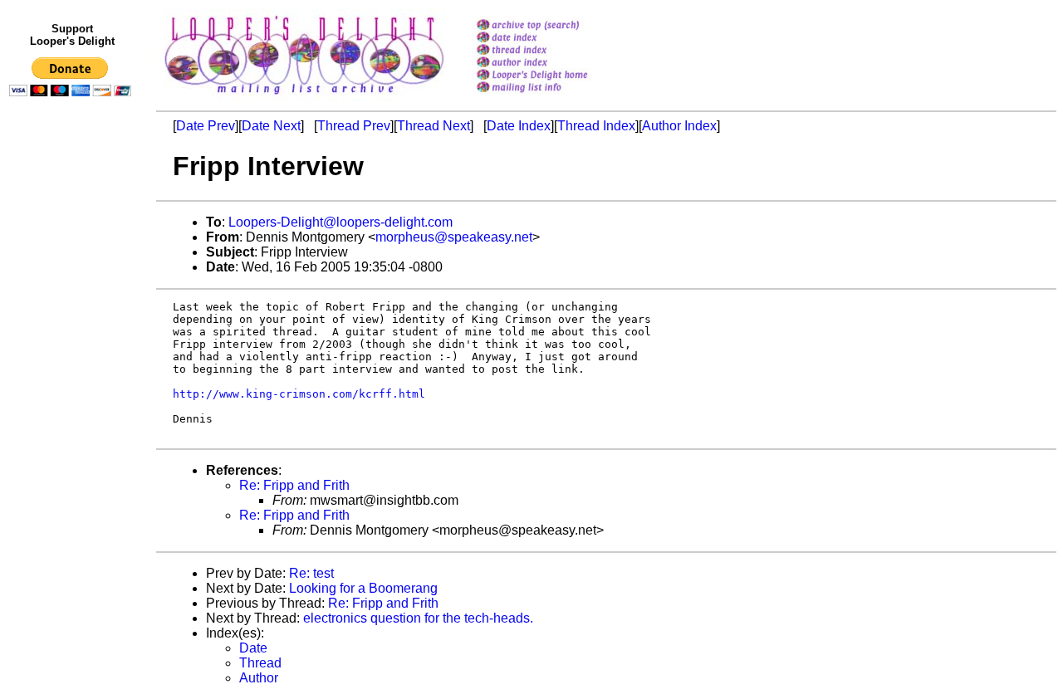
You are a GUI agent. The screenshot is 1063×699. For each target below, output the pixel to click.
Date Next (271, 126)
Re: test (311, 573)
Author (258, 678)
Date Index (519, 126)
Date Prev (205, 126)
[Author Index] (553, 63)
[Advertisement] (73, 446)
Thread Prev (353, 126)
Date (253, 648)
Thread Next (433, 126)
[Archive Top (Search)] (553, 26)
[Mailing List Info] (553, 97)
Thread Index (596, 126)
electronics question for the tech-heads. (418, 618)
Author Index (679, 126)
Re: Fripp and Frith (294, 485)
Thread (260, 663)
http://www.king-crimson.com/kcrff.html (299, 394)
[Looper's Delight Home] (553, 76)
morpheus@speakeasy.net (453, 237)
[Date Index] (553, 39)
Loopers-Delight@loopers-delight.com (340, 222)
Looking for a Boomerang (363, 588)
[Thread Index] (553, 51)
